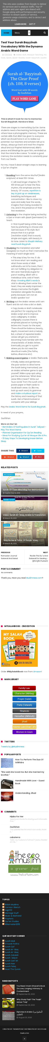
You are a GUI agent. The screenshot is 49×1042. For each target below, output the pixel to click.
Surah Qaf (10, 946)
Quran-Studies (18, 58)
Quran (8, 58)
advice (6, 525)
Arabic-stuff (21, 55)
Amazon (37, 671)
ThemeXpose (18, 1029)
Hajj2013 (8, 910)
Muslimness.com (34, 577)
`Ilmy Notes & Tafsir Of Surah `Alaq (20, 540)
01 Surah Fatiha (12, 943)
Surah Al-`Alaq (11, 949)
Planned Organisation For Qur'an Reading (22, 432)
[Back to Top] (24, 1039)
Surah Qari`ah (11, 960)
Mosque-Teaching (35, 55)
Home (6, 33)
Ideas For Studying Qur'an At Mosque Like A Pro (25, 435)
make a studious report (26, 393)
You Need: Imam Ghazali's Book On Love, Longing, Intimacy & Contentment (31, 989)
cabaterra (15, 837)
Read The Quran (12, 969)
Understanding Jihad (25, 793)
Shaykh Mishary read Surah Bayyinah (26, 243)
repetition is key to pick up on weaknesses (26, 192)
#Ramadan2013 (12, 924)
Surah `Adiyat (11, 957)
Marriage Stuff (12, 913)
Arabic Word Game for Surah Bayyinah (27, 406)
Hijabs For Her (16, 816)
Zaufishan (15, 827)
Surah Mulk (10, 941)
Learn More (20, 24)
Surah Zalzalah (12, 955)
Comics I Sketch (12, 907)
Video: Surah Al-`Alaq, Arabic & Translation (24, 515)
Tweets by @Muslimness (12, 746)
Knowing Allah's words (27, 280)
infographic (9, 474)
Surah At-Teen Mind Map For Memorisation (24, 489)
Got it (32, 24)
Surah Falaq (10, 966)
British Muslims (12, 904)
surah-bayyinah (33, 58)
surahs (43, 58)
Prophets (9, 918)
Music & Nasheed (13, 915)
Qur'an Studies (12, 921)
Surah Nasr (10, 963)
